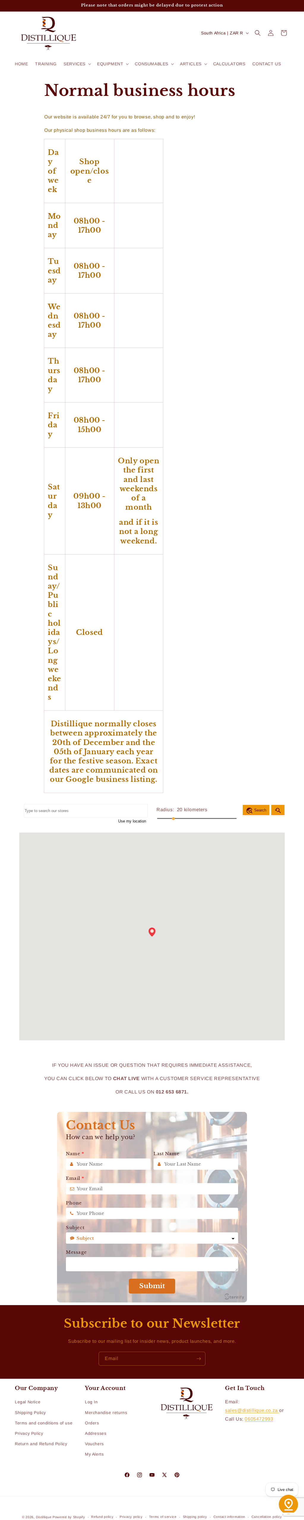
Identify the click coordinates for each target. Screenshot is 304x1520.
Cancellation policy (266, 1517)
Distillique (44, 1517)
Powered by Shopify (69, 1517)
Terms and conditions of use (43, 1423)
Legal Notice (27, 1401)
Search (256, 810)
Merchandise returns (106, 1412)
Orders (92, 1423)
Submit (152, 1286)
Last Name (166, 1153)
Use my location (132, 821)
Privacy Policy (29, 1433)
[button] (77, 64)
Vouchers (94, 1443)
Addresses (95, 1433)
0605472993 (259, 1418)
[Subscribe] (198, 1359)
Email (75, 1178)
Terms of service (163, 1517)
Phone (74, 1203)
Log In (91, 1401)
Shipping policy (195, 1517)
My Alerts (94, 1454)
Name (75, 1153)
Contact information (229, 1517)
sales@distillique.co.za (252, 1410)
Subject (75, 1227)
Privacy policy (131, 1517)
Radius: (165, 809)
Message (76, 1252)
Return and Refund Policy (41, 1443)
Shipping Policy (30, 1412)
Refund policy (102, 1517)
